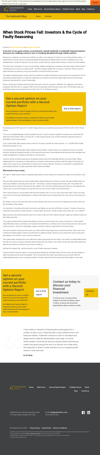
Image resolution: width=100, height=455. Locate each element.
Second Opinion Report (52, 9)
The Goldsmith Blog (16, 16)
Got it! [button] (95, 2)
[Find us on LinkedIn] (87, 413)
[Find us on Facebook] (82, 413)
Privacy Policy (35, 428)
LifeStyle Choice (68, 9)
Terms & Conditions (60, 428)
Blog (83, 9)
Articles (48, 16)
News (38, 16)
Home (30, 9)
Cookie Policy (46, 428)
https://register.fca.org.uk (33, 433)
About (78, 9)
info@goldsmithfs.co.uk (58, 412)
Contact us (91, 9)
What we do (38, 9)
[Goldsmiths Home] (14, 11)
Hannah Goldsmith (33, 47)
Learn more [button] (23, 4)
